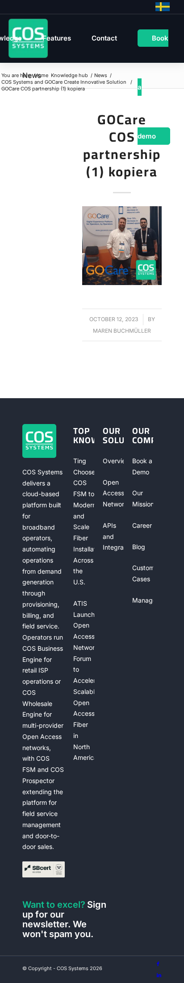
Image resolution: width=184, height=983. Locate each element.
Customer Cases (142, 573)
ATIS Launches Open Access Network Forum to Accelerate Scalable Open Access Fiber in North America (83, 681)
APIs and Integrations (113, 536)
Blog (138, 547)
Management (142, 600)
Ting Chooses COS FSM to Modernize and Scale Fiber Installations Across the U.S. (83, 521)
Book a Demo (142, 466)
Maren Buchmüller (122, 330)
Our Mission (142, 498)
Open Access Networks (113, 493)
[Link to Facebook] (158, 964)
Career (142, 525)
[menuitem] (57, 38)
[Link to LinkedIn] (159, 975)
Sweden (162, 6)
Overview (113, 461)
